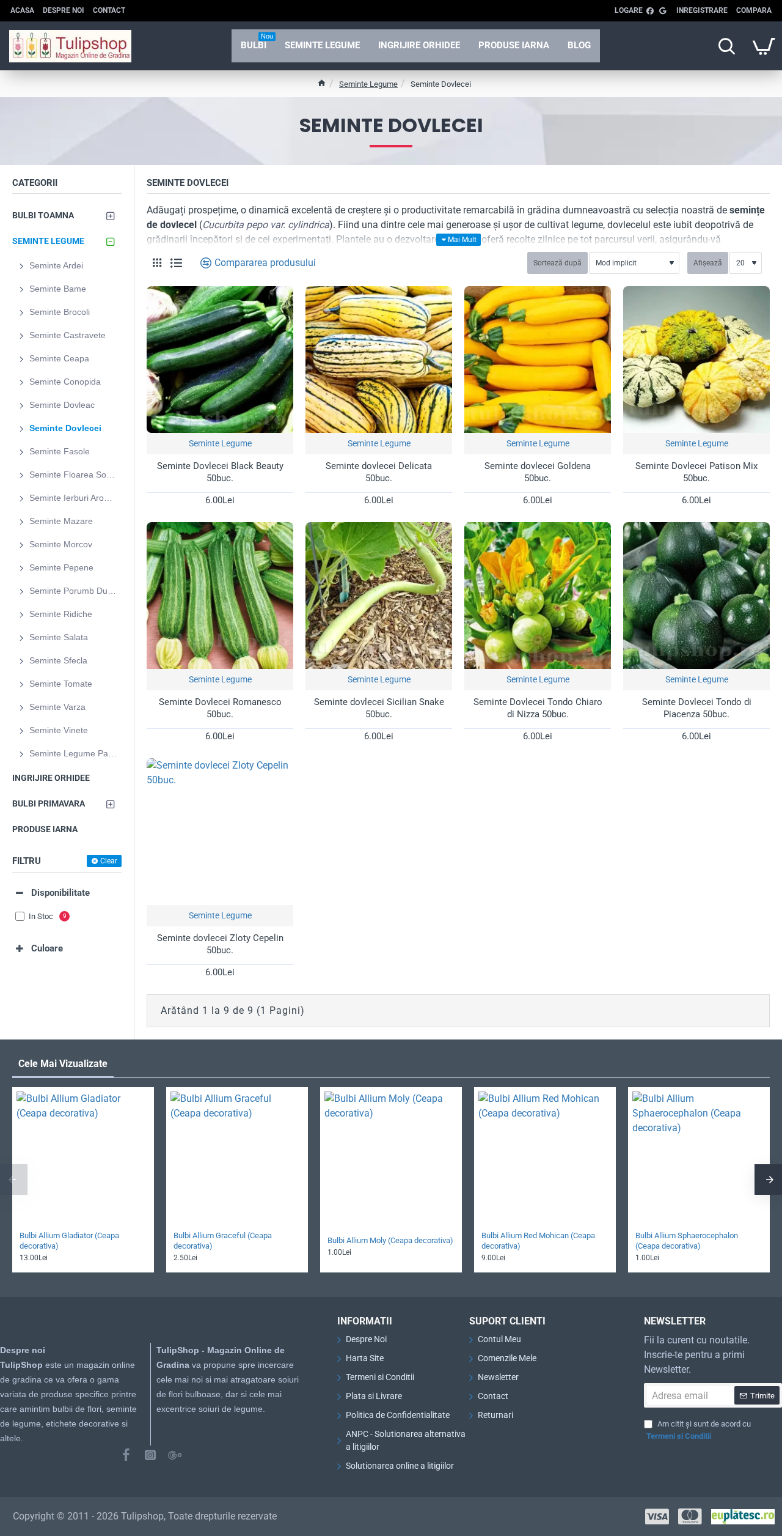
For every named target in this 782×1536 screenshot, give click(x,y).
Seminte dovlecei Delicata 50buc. (379, 472)
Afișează (707, 263)
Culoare (47, 948)
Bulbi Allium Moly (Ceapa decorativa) (390, 1240)
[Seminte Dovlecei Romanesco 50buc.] (220, 595)
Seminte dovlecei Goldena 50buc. (537, 472)
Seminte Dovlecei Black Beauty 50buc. (220, 472)
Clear (108, 861)
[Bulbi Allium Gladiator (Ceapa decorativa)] (83, 1158)
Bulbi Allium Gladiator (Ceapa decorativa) (69, 1240)
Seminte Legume (368, 84)
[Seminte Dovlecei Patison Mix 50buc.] (696, 359)
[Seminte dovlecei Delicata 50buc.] (378, 359)
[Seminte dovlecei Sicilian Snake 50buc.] (378, 595)
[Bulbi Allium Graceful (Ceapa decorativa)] (237, 1158)
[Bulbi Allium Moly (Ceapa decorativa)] (391, 1158)
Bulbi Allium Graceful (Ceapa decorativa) (223, 1240)
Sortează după (557, 263)
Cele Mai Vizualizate (63, 1063)
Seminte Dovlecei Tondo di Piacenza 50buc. (696, 708)
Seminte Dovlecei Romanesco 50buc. (220, 708)
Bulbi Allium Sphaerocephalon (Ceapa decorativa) (686, 1240)
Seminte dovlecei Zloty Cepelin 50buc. (220, 944)
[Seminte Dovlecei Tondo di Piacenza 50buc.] (696, 595)
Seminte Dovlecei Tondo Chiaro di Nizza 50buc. (537, 708)
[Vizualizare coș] (763, 46)
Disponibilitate (60, 892)
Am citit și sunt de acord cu (698, 1430)
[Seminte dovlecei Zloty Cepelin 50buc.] (220, 831)
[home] (321, 82)
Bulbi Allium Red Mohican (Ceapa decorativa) (538, 1240)
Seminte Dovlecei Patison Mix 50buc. (696, 472)
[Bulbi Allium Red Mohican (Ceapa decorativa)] (545, 1158)
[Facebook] (126, 1455)
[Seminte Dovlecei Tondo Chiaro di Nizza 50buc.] (537, 595)
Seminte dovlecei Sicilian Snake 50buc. (379, 708)
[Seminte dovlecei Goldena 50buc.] (537, 359)
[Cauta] (726, 46)
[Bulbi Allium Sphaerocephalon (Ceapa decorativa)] (699, 1158)
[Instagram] (150, 1455)
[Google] (175, 1455)
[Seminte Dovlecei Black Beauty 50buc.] (220, 359)
